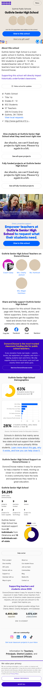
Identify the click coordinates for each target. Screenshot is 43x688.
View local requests (14, 117)
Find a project (6, 560)
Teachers (28, 651)
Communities (26, 570)
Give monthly (6, 563)
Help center (21, 553)
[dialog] (21, 674)
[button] (6, 330)
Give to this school (21, 34)
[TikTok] (31, 637)
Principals (11, 654)
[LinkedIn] (18, 637)
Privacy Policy (14, 674)
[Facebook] (25, 637)
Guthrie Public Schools (21, 9)
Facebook (16, 333)
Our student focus (28, 563)
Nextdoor (37, 333)
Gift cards (5, 567)
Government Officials (21, 656)
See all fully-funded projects (21, 186)
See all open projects (21, 156)
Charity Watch (8, 609)
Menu (37, 3)
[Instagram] (12, 637)
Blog (23, 573)
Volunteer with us (8, 577)
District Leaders (24, 654)
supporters (11, 614)
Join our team (26, 567)
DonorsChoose (6, 3)
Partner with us (7, 570)
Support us (6, 573)
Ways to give (6, 580)
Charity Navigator (21, 609)
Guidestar (36, 609)
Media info (25, 577)
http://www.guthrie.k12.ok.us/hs (17, 121)
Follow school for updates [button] (23, 86)
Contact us (25, 580)
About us (25, 560)
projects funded (31, 614)
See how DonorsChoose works (21, 368)
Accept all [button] (21, 684)
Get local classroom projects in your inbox (21, 642)
